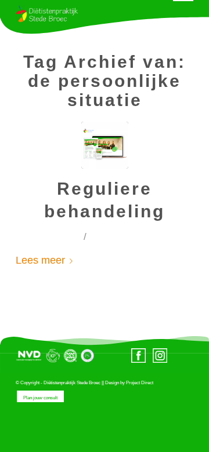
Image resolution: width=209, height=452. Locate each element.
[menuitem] (37, 397)
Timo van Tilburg (140, 237)
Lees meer (40, 260)
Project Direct (139, 382)
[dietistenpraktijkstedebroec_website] (104, 145)
